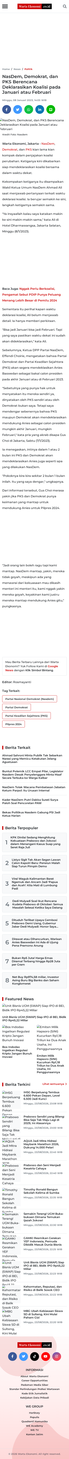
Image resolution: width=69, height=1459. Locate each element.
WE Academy (34, 1425)
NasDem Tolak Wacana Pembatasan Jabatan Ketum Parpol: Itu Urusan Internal (33, 788)
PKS (29, 149)
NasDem (47, 143)
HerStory (34, 1412)
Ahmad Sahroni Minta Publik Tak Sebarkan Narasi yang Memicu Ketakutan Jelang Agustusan (32, 759)
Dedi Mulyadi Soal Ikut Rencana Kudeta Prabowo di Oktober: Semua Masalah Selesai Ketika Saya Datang (37, 904)
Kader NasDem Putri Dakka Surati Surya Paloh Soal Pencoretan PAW (30, 801)
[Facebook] (6, 109)
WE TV (34, 1429)
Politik (28, 69)
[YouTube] (45, 1356)
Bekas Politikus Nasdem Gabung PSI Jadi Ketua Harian (31, 814)
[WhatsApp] (28, 109)
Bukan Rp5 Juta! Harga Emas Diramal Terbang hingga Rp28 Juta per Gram (36, 961)
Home (6, 69)
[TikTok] (34, 1356)
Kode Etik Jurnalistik (34, 1393)
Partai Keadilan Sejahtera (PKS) (26, 715)
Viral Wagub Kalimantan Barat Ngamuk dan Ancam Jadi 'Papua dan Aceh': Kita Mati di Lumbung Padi (35, 883)
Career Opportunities (35, 1380)
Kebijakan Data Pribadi (34, 1397)
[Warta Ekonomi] (34, 6)
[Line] (50, 109)
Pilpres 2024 (13, 724)
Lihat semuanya (53, 1084)
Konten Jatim (34, 1434)
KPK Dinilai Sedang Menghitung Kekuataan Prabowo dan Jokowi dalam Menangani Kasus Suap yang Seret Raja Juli (35, 842)
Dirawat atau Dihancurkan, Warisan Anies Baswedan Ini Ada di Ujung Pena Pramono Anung (37, 942)
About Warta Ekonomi (34, 1376)
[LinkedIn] (39, 109)
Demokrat (9, 149)
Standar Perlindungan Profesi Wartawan (34, 1389)
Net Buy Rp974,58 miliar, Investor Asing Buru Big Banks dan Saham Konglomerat (35, 980)
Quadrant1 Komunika (35, 1421)
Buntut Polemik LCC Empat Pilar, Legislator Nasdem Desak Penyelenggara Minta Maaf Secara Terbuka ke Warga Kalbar (32, 775)
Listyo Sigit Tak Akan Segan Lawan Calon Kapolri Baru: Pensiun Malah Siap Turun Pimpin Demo (36, 863)
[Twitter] (17, 109)
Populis (34, 1417)
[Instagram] (56, 1356)
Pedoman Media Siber (34, 1384)
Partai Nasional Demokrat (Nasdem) (29, 699)
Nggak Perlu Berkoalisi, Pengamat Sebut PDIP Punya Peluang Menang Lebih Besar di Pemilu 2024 (31, 294)
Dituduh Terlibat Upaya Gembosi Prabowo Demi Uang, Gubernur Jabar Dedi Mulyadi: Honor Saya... (35, 923)
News (17, 69)
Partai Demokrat (16, 707)
